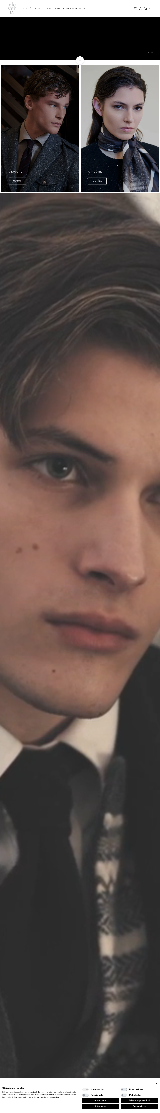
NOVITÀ (27, 9)
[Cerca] (146, 8)
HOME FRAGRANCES (74, 9)
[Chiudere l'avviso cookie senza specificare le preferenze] (156, 1083)
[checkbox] (85, 1089)
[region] (80, 30)
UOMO (38, 9)
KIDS (57, 9)
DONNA (48, 9)
